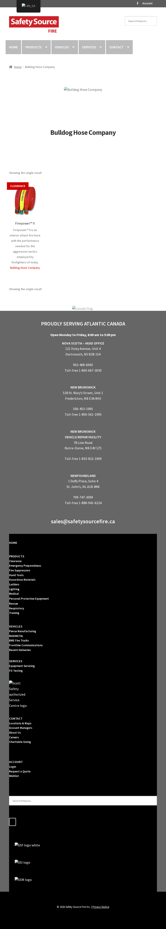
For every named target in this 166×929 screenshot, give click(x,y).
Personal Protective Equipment (29, 598)
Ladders (14, 584)
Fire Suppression (19, 570)
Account (147, 3)
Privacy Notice (101, 907)
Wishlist (14, 776)
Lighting (14, 589)
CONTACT (116, 47)
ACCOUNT (16, 762)
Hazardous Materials (22, 580)
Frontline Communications (26, 645)
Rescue (13, 603)
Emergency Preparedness (25, 565)
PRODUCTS (33, 47)
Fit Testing (16, 671)
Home (18, 67)
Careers (14, 737)
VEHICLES (62, 47)
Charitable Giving (20, 742)
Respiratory (16, 608)
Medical (14, 594)
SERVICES (89, 47)
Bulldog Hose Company (25, 268)
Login (12, 767)
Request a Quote (19, 771)
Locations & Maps (20, 723)
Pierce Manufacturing (22, 631)
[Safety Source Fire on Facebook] (12, 822)
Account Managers (20, 728)
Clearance (15, 561)
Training (14, 613)
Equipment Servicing (22, 666)
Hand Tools (16, 575)
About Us (15, 732)
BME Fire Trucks (19, 640)
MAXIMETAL (16, 636)
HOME (13, 47)
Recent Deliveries (20, 650)
